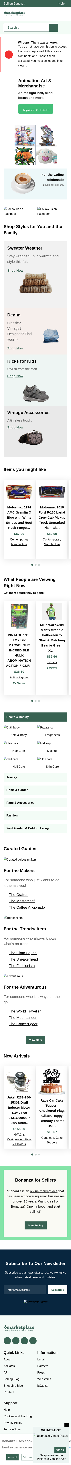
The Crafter (18, 895)
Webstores (44, 1379)
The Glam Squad (23, 953)
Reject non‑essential (32, 1457)
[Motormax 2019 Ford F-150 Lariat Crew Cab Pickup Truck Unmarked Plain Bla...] (52, 519)
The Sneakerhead (23, 959)
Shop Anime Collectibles (35, 110)
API (6, 1372)
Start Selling (35, 1225)
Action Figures (19, 677)
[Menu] (64, 14)
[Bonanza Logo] (14, 13)
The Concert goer (23, 1024)
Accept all (12, 1457)
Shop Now (15, 270)
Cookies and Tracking (18, 1416)
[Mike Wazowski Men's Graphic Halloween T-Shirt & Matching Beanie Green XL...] (52, 648)
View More (35, 1039)
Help (61, 3)
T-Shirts (52, 662)
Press (41, 1372)
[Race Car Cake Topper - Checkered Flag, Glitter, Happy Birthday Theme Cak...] (52, 1107)
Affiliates (9, 1366)
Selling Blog (11, 1379)
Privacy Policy (13, 1422)
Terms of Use (12, 1429)
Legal (41, 1359)
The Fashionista (22, 966)
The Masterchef (22, 901)
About (7, 1359)
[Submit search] (53, 28)
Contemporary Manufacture (19, 542)
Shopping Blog (13, 1385)
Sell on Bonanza (14, 3)
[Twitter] (15, 1340)
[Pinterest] (24, 1340)
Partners (42, 1366)
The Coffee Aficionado (27, 907)
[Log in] (56, 14)
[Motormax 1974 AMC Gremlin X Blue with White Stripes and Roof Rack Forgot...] (19, 519)
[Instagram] (33, 1340)
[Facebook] (7, 1340)
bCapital (42, 1385)
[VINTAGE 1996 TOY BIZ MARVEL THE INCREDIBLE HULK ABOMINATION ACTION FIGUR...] (19, 648)
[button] (32, 565)
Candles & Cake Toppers (52, 1140)
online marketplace (44, 1191)
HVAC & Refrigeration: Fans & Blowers (19, 1139)
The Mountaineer (23, 1018)
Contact (9, 1392)
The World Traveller (25, 1011)
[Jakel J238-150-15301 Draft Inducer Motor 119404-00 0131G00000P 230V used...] (19, 1107)
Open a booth (36, 1206)
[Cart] (48, 14)
